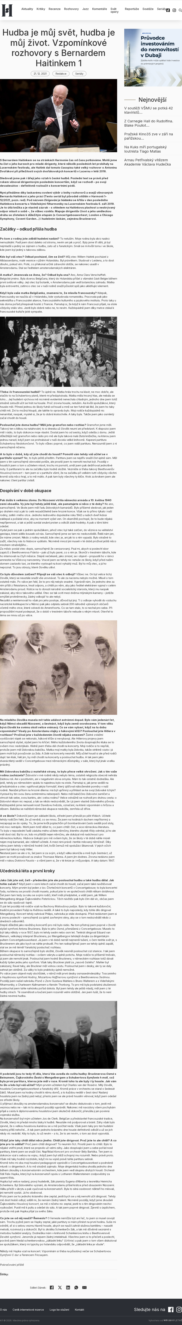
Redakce (60, 73)
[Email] (84, 1287)
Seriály (161, 9)
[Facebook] (51, 1287)
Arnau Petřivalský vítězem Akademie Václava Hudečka (147, 162)
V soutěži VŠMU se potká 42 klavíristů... (148, 110)
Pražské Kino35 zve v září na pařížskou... (148, 136)
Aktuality (27, 9)
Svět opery (115, 10)
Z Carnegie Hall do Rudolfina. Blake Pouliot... (148, 123)
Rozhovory (71, 9)
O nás (3, 1309)
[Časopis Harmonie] (7, 10)
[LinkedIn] (68, 1287)
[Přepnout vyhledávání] (180, 10)
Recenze (55, 9)
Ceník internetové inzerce (28, 1309)
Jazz (85, 9)
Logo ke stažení (59, 1309)
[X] (60, 1287)
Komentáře (99, 9)
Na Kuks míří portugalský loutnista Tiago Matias (145, 149)
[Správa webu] (173, 1320)
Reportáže (132, 9)
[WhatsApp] (76, 1287)
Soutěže (148, 9)
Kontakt (79, 1309)
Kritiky (41, 9)
